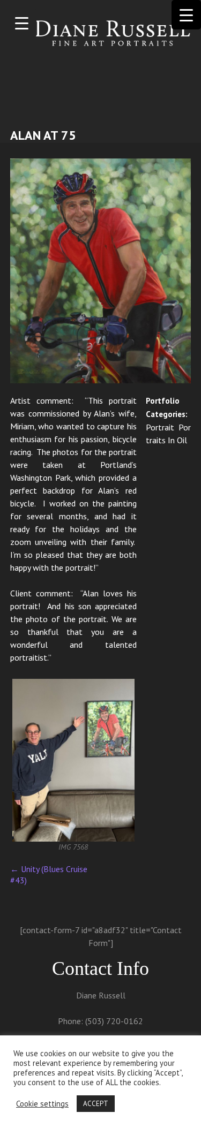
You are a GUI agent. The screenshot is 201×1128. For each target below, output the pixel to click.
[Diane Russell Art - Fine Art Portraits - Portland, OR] (100, 34)
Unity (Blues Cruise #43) (48, 874)
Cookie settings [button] (42, 1104)
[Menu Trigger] (21, 22)
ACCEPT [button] (95, 1103)
